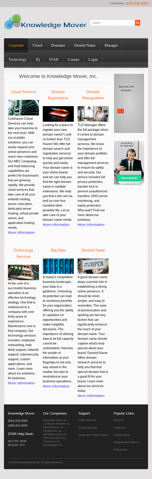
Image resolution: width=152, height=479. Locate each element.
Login (93, 59)
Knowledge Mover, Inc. (55, 420)
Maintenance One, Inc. (55, 434)
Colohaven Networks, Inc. (57, 423)
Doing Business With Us (127, 442)
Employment (120, 449)
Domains (58, 45)
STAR (54, 59)
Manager (111, 45)
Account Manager (87, 427)
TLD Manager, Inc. (53, 445)
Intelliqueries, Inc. (52, 430)
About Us (119, 420)
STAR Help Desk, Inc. (54, 438)
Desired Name (84, 45)
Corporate (16, 45)
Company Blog (122, 435)
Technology (18, 59)
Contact (73, 59)
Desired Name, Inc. (53, 427)
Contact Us (119, 427)
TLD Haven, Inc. (51, 441)
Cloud (37, 45)
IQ (38, 59)
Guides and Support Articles (93, 435)
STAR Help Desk (87, 420)
